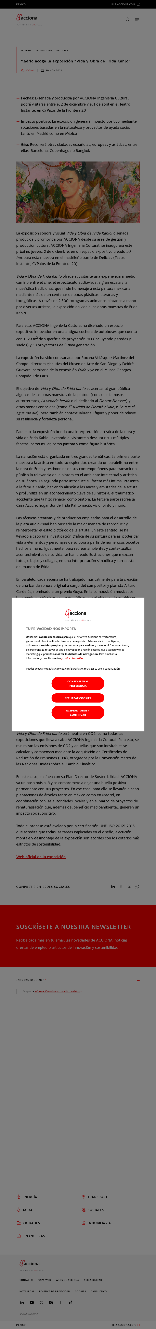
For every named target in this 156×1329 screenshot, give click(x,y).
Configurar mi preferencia (78, 683)
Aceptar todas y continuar (78, 712)
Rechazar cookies (78, 698)
